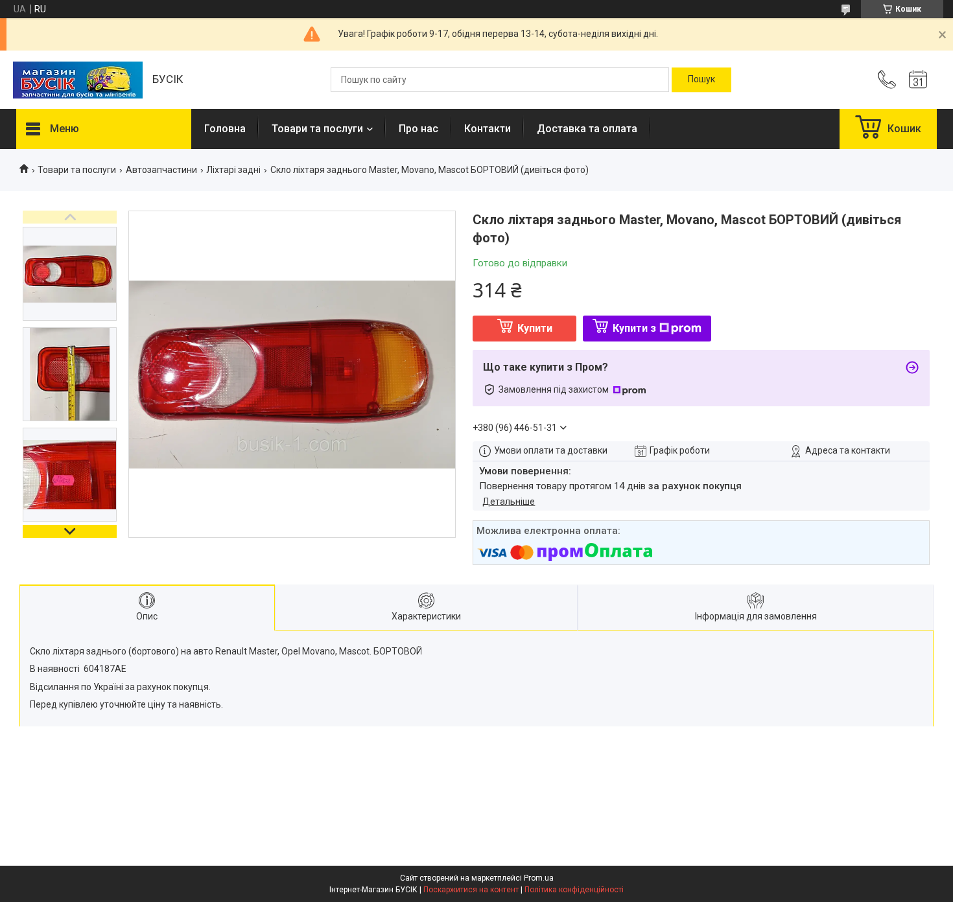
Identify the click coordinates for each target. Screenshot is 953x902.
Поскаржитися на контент (471, 889)
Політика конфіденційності (574, 889)
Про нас (418, 128)
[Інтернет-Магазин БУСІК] (78, 80)
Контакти (487, 128)
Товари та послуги (317, 128)
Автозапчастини (161, 170)
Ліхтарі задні (233, 170)
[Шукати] (701, 79)
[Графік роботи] (918, 80)
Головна (225, 128)
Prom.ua (539, 878)
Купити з (634, 328)
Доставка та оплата (587, 128)
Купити (534, 328)
